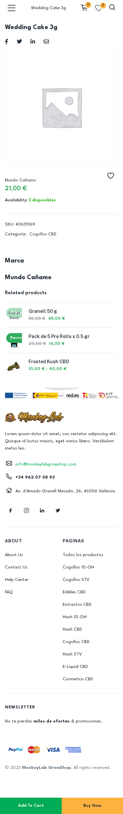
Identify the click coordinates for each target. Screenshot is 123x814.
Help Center (17, 580)
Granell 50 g (43, 311)
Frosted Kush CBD (49, 361)
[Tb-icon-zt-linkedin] (42, 510)
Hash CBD (72, 629)
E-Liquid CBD (75, 667)
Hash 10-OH (75, 617)
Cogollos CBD (43, 234)
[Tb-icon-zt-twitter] (57, 510)
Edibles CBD (74, 592)
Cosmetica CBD (78, 679)
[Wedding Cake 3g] (6, 41)
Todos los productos (83, 555)
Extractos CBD (77, 604)
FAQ (8, 592)
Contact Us (16, 567)
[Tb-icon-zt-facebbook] (10, 510)
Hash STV (72, 654)
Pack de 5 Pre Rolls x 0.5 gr (59, 336)
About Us (14, 555)
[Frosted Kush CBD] (14, 366)
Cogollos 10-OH (78, 567)
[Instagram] (26, 510)
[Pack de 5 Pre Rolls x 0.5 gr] (14, 341)
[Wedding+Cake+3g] (19, 41)
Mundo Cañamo (20, 180)
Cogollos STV (76, 580)
